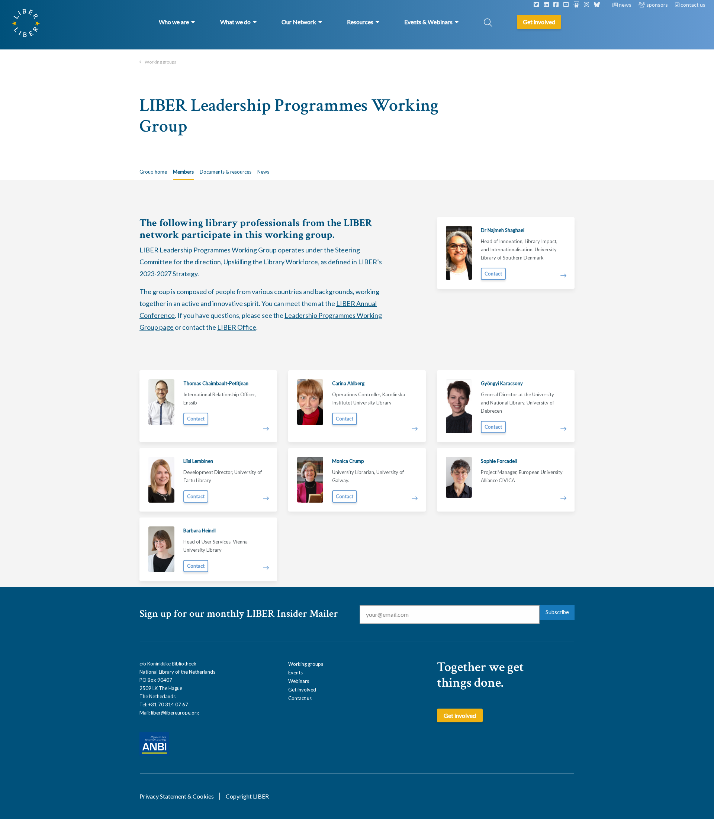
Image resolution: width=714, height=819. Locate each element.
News (263, 172)
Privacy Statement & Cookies (176, 796)
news (625, 4)
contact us (692, 4)
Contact (493, 274)
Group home (153, 172)
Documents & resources (225, 172)
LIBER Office (236, 327)
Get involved (302, 690)
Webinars (298, 681)
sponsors (657, 4)
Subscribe (557, 612)
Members (183, 172)
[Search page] (488, 23)
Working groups (160, 62)
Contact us (300, 698)
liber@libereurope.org (175, 713)
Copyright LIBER (247, 796)
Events (295, 672)
